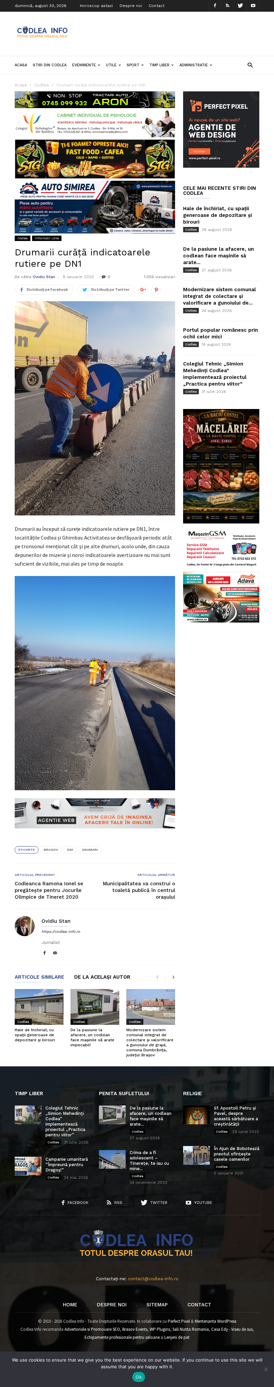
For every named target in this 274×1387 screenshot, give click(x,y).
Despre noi (131, 5)
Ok (139, 1377)
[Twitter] (240, 6)
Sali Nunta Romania (190, 1329)
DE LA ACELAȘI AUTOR (102, 977)
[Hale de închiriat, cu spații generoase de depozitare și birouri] (39, 1007)
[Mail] (55, 953)
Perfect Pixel (179, 1321)
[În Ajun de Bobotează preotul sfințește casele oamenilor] (196, 1155)
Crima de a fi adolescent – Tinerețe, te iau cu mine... (149, 1160)
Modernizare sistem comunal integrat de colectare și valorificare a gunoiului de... (219, 296)
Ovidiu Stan (44, 276)
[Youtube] (253, 6)
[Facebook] (215, 6)
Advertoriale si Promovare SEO (92, 1329)
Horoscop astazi (96, 5)
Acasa (21, 65)
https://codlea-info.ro (60, 931)
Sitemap (157, 1305)
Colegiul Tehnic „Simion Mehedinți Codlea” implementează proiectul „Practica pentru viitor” (65, 1121)
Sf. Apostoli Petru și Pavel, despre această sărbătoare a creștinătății (236, 1116)
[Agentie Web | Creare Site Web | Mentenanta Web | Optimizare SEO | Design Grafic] (95, 833)
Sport (133, 65)
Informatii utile (47, 238)
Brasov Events (134, 1329)
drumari (90, 849)
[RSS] (227, 6)
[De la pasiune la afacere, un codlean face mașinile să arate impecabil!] (95, 1007)
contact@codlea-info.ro (153, 1278)
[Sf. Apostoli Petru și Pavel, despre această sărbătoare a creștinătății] (196, 1115)
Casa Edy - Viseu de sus (232, 1329)
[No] (265, 1369)
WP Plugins (160, 1329)
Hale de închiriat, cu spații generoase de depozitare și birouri (35, 1035)
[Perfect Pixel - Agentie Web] (221, 166)
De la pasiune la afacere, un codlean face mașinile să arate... (218, 255)
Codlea (22, 238)
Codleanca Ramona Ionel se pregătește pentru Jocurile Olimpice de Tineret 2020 (49, 890)
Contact (156, 5)
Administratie (193, 65)
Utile (111, 65)
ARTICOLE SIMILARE (39, 977)
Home (70, 1305)
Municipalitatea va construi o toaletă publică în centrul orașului (139, 890)
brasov (51, 849)
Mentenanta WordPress (215, 1321)
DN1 (70, 849)
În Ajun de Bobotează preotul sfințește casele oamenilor (236, 1154)
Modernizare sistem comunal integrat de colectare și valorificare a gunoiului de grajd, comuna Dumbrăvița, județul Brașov (149, 1042)
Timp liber (159, 65)
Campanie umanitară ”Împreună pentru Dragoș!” (66, 1164)
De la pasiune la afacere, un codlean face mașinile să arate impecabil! (92, 1037)
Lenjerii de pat (176, 1337)
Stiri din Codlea (49, 65)
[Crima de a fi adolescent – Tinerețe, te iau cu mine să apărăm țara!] (112, 1159)
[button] (250, 65)
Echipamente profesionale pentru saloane (122, 1337)
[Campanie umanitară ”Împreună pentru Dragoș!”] (28, 1166)
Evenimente (84, 65)
